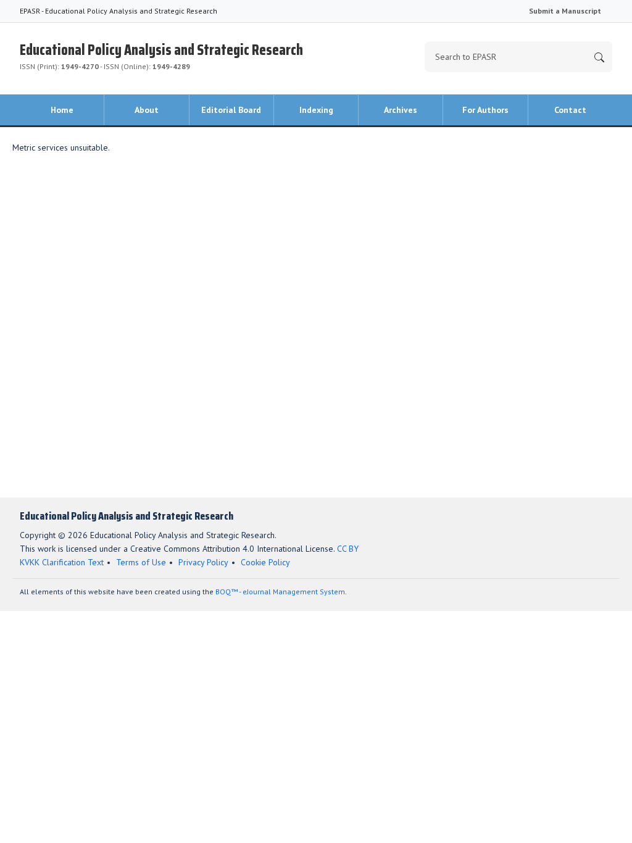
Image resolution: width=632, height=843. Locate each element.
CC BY (348, 548)
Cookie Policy (265, 562)
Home (62, 109)
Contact (570, 109)
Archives (400, 109)
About (147, 109)
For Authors (485, 109)
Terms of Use (141, 562)
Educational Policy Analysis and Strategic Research (161, 54)
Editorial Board (231, 109)
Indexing (316, 109)
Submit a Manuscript (565, 10)
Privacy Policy (203, 562)
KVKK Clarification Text (62, 562)
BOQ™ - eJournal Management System (280, 591)
